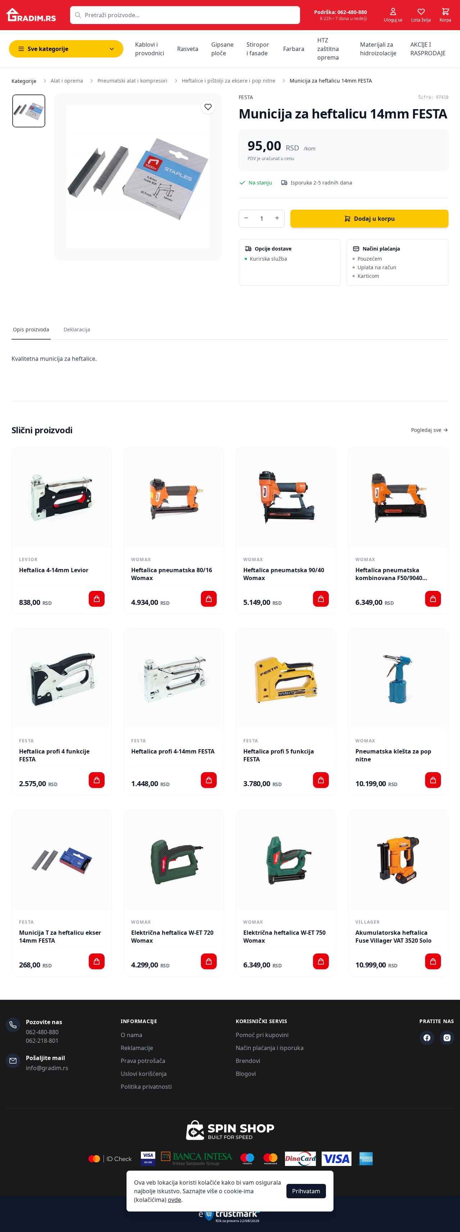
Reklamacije (137, 1048)
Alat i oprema (67, 80)
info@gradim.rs (47, 1068)
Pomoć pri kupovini (262, 1035)
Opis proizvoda (31, 329)
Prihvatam (306, 1191)
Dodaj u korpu (374, 219)
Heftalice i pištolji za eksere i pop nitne (228, 80)
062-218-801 (42, 1041)
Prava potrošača (143, 1061)
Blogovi (246, 1074)
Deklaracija (77, 329)
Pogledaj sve (426, 429)
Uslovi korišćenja (144, 1074)
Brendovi (248, 1061)
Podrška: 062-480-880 (340, 12)
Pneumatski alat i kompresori (132, 80)
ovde (174, 1200)
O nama (131, 1035)
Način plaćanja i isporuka (270, 1048)
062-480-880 (42, 1032)
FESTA (246, 97)
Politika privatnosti (146, 1087)
